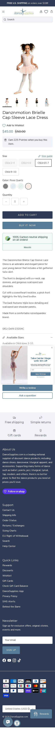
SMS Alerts (8, 601)
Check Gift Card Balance (15, 586)
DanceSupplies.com (19, 716)
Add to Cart (27, 215)
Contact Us (8, 510)
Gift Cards (7, 581)
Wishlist (7, 575)
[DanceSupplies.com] (24, 11)
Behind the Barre (11, 606)
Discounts (7, 570)
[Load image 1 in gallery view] (27, 68)
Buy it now (27, 225)
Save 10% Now (40, 374)
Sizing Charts (9, 530)
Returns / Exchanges (13, 525)
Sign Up (11, 650)
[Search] (5, 19)
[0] (46, 11)
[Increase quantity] (24, 201)
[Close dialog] (52, 347)
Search (6, 541)
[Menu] (3, 11)
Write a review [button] (27, 388)
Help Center (9, 546)
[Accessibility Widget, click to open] (17, 723)
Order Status (9, 520)
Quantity (7, 195)
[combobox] (27, 19)
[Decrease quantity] (6, 201)
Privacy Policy (9, 596)
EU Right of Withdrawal (15, 536)
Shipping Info (9, 515)
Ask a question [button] (27, 395)
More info (27, 247)
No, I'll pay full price (40, 377)
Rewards (7, 565)
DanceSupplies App (13, 591)
